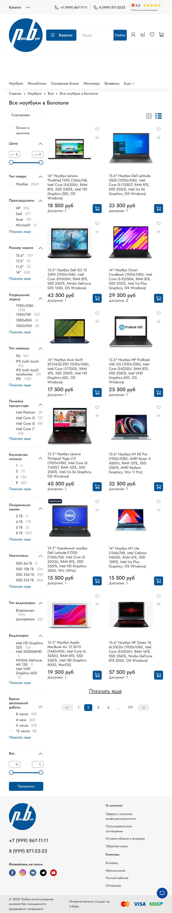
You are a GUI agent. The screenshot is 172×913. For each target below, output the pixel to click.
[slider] (11, 162)
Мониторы (92, 83)
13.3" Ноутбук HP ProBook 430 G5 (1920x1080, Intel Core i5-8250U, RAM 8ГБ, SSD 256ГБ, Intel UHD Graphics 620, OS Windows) (129, 371)
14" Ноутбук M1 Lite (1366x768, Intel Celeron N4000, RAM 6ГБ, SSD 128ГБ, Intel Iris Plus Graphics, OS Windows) (127, 557)
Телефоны (111, 83)
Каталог (15, 7)
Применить (26, 786)
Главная (15, 93)
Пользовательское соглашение (119, 828)
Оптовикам (113, 885)
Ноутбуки (16, 83)
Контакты (112, 863)
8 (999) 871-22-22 (112, 7)
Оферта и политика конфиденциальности (121, 816)
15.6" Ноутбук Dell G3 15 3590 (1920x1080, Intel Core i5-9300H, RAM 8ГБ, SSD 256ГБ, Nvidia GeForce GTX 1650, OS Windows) (69, 278)
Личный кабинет (117, 878)
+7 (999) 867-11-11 (73, 7)
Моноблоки (37, 83)
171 (130, 707)
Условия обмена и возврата (125, 838)
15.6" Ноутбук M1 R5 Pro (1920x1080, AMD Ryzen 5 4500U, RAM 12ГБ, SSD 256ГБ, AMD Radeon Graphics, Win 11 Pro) (129, 463)
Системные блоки (65, 83)
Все (51, 93)
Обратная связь (117, 846)
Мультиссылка (115, 870)
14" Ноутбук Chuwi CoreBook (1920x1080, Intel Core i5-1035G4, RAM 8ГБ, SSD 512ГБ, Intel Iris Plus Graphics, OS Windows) (130, 278)
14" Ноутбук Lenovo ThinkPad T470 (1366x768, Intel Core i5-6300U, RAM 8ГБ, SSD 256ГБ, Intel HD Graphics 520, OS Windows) (67, 187)
